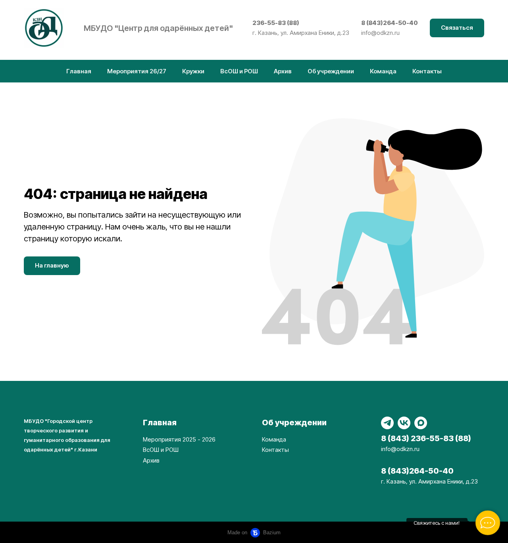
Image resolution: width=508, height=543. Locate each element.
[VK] (404, 423)
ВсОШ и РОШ (239, 71)
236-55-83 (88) (275, 23)
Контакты (427, 71)
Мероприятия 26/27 (136, 71)
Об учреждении (331, 71)
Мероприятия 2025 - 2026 (179, 439)
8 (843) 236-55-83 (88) (426, 438)
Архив (283, 71)
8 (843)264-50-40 (389, 23)
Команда (383, 71)
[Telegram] (387, 423)
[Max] (420, 423)
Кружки (193, 71)
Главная (78, 71)
